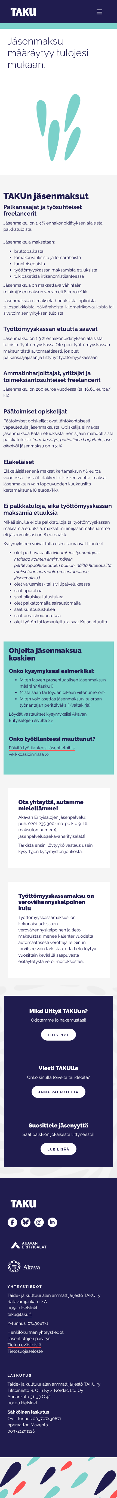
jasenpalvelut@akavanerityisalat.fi (52, 836)
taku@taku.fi (20, 1314)
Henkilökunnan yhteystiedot (36, 1332)
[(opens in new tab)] (28, 1244)
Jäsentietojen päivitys (29, 1338)
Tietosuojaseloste (25, 1351)
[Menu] (99, 12)
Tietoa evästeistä (24, 1344)
